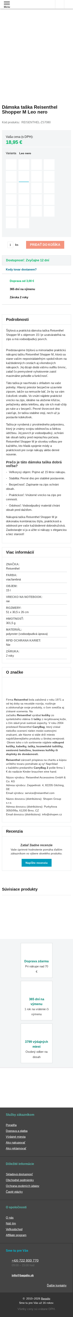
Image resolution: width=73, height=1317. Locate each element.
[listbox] (36, 194)
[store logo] (26, 7)
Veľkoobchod (14, 1229)
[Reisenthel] (20, 693)
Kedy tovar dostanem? (21, 269)
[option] (11, 164)
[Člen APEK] (16, 1084)
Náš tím (11, 1223)
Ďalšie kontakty (57, 1285)
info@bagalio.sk (23, 1275)
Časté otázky (14, 1191)
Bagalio (45, 1298)
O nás (10, 1217)
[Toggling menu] (7, 3)
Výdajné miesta (16, 1136)
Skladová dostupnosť (19, 1174)
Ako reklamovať (16, 1148)
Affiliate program (16, 1235)
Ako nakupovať (15, 1142)
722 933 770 (25, 1260)
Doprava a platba (16, 1130)
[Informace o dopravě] (36, 280)
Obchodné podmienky (20, 1180)
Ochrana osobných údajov (22, 1185)
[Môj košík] (68, 4)
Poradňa (11, 1125)
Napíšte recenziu (37, 862)
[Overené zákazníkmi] (55, 1084)
